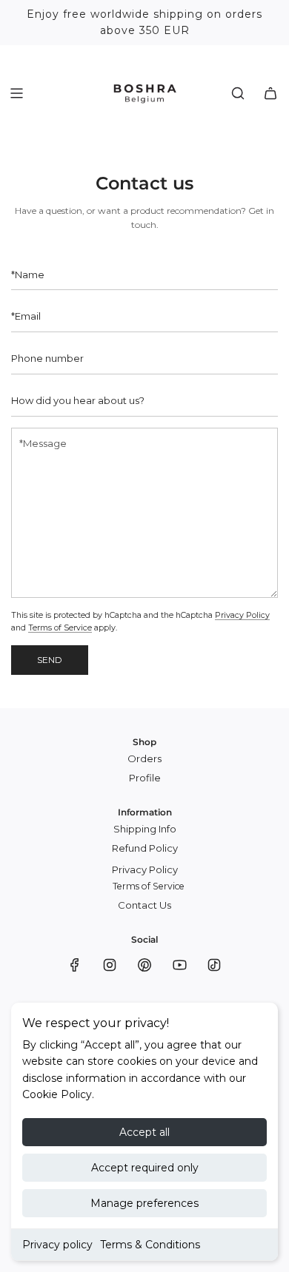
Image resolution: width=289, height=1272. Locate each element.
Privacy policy (57, 1244)
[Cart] (270, 93)
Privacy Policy (242, 615)
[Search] (238, 93)
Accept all (144, 1132)
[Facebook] (75, 965)
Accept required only (145, 1167)
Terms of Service (60, 628)
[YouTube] (179, 965)
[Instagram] (109, 965)
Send (49, 659)
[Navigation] (16, 93)
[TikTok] (214, 965)
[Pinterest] (144, 965)
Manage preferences (144, 1203)
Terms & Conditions (150, 1244)
